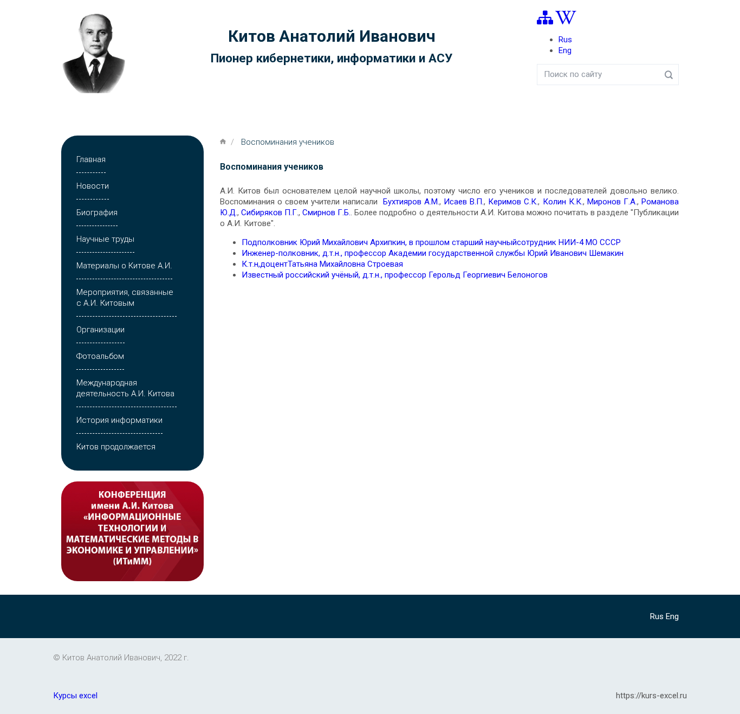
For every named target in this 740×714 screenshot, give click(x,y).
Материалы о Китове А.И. (124, 266)
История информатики (119, 420)
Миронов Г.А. (612, 202)
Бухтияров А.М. (411, 202)
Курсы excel (75, 695)
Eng (565, 50)
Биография (97, 212)
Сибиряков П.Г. (269, 212)
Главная (91, 159)
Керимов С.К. (513, 202)
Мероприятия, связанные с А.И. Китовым (124, 297)
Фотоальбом (100, 356)
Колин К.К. (563, 202)
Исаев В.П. (464, 202)
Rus (565, 39)
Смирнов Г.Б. (326, 212)
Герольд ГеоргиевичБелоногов (395, 275)
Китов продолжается (115, 447)
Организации (100, 330)
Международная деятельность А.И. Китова (125, 388)
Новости (92, 186)
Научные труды (105, 239)
